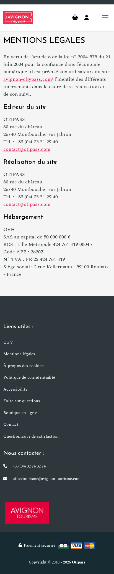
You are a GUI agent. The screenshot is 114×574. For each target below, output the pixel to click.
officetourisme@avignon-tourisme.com (47, 479)
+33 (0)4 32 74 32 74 (29, 466)
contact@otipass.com (26, 149)
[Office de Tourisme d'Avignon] (26, 512)
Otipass (78, 562)
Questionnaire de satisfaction (31, 436)
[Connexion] (86, 17)
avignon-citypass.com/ (28, 79)
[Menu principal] (105, 17)
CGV (8, 342)
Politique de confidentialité (29, 377)
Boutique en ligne (20, 413)
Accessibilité (15, 389)
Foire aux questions (21, 401)
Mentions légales (19, 354)
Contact (10, 424)
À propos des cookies (23, 366)
